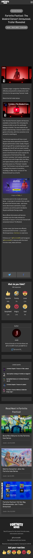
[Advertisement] (16, 49)
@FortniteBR (16, 238)
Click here (17, 233)
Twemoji (22, 544)
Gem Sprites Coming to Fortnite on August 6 (18, 374)
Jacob (8, 27)
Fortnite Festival (16, 11)
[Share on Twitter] (10, 274)
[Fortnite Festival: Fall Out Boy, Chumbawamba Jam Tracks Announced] (16, 491)
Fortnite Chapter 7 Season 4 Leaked (16, 384)
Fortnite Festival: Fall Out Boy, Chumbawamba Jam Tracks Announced (14, 504)
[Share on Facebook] (23, 274)
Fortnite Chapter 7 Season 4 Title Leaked (18, 368)
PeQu (18, 195)
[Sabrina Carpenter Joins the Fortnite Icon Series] (16, 457)
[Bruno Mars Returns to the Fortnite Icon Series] (16, 424)
